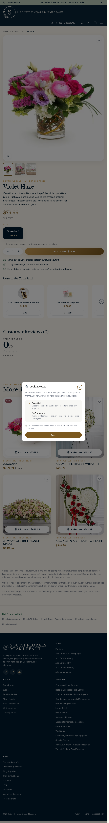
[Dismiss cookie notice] (80, 387)
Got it (53, 435)
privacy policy (70, 395)
